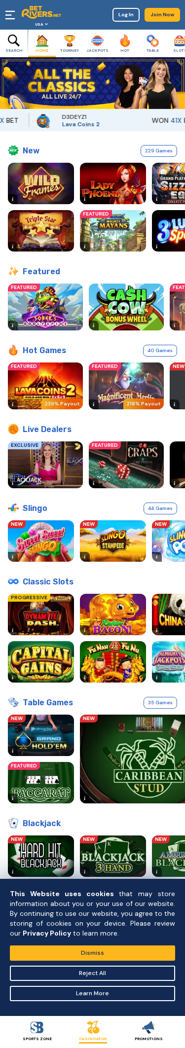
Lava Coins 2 (71, 124)
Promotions (149, 1038)
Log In (126, 14)
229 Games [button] (159, 150)
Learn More (92, 993)
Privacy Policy (47, 933)
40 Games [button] (160, 350)
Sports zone (37, 1038)
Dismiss (92, 953)
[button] (7, 83)
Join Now (162, 14)
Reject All (92, 973)
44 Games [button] (160, 508)
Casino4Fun (93, 1038)
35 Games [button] (160, 702)
